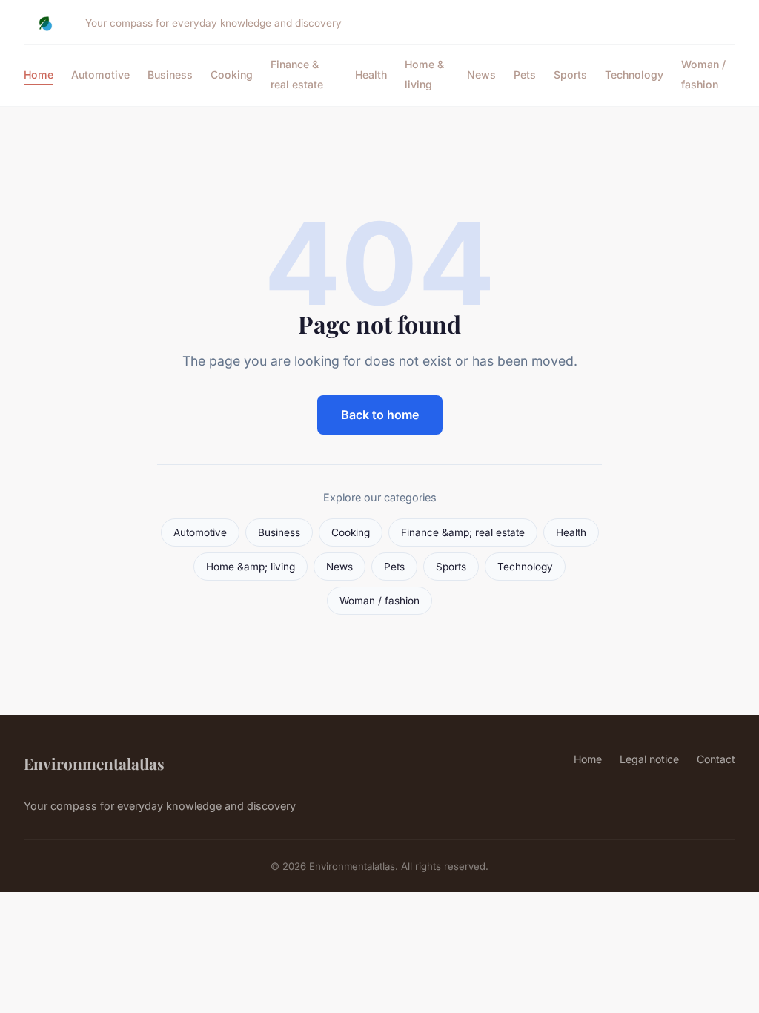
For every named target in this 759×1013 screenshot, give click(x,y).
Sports (570, 74)
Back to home (380, 414)
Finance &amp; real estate (463, 532)
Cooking (232, 74)
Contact (716, 759)
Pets (525, 74)
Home (38, 74)
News (481, 74)
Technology (634, 74)
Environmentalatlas (94, 763)
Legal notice (649, 759)
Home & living (424, 74)
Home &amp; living (250, 567)
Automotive (100, 74)
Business (170, 74)
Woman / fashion (703, 74)
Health (371, 74)
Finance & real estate (297, 74)
